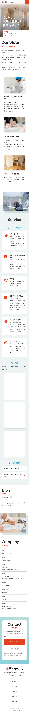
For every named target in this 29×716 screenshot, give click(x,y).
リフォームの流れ (14, 681)
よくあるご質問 (14, 691)
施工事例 (14, 686)
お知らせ (14, 696)
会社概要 (14, 702)
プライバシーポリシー (14, 708)
